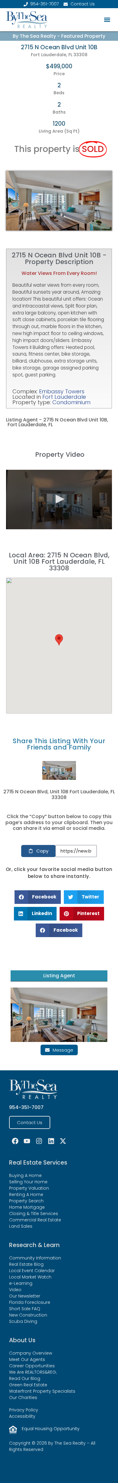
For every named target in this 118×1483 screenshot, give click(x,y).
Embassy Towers (61, 391)
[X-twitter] (63, 1141)
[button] (107, 19)
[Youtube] (27, 1141)
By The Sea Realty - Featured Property (59, 36)
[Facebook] (15, 1141)
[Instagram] (39, 1141)
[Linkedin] (51, 1141)
